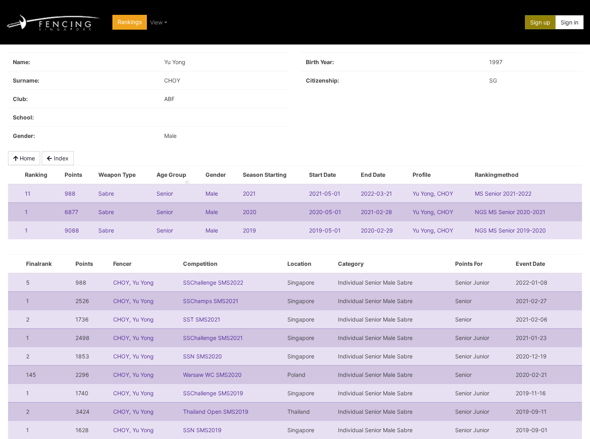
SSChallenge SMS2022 (213, 282)
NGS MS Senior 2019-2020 (510, 230)
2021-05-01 (324, 193)
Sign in (569, 22)
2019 (249, 230)
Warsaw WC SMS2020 (212, 374)
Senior (165, 193)
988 (70, 193)
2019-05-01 (325, 230)
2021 (249, 193)
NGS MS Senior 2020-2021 (510, 211)
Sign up (540, 22)
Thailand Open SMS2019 (215, 411)
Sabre (106, 193)
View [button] (156, 22)
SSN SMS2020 (202, 356)
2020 (249, 211)
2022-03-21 (376, 193)
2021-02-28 (376, 211)
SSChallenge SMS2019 (213, 393)
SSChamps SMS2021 (210, 300)
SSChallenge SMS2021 (213, 337)
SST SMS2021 (201, 319)
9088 (72, 230)
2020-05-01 (325, 211)
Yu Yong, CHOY (433, 193)
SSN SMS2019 (202, 430)
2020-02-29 (377, 230)
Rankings (130, 21)
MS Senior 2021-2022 (503, 193)
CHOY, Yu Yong (133, 282)
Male (211, 193)
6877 (71, 211)
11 (28, 193)
